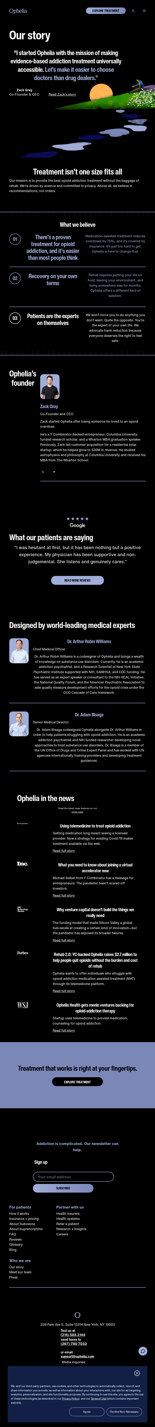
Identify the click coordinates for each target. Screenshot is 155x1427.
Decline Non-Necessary (124, 1412)
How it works (19, 1213)
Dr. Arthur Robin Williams (89, 641)
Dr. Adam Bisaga (89, 714)
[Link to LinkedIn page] (43, 472)
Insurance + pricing (24, 1218)
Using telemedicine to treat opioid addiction (95, 826)
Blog (13, 1249)
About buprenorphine (26, 1229)
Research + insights (71, 1229)
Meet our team (20, 1272)
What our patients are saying (51, 537)
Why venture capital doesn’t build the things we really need (95, 912)
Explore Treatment (77, 1082)
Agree (86, 1412)
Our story (29, 35)
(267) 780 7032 (74, 1344)
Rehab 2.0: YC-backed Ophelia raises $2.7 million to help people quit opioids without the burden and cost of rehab (95, 960)
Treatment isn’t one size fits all (77, 171)
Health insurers (68, 1213)
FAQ (12, 1234)
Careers (62, 1234)
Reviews (15, 1239)
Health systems (68, 1218)
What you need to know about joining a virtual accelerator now (95, 867)
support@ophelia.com (77, 1356)
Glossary (16, 1244)
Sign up (40, 1162)
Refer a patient (67, 1223)
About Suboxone (22, 1223)
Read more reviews (77, 580)
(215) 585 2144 (73, 1335)
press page (77, 812)
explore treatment (105, 10)
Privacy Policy (70, 1399)
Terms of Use (98, 1399)
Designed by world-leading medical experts (72, 625)
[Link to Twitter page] (54, 472)
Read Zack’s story (62, 94)
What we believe (77, 224)
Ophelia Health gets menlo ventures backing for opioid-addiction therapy (95, 1008)
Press (13, 1277)
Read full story (64, 850)
